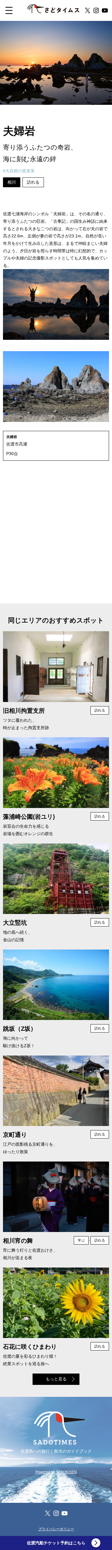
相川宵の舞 (18, 1240)
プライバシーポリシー (56, 1529)
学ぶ (81, 1240)
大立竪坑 (15, 922)
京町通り (15, 1134)
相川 (11, 182)
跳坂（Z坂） (19, 1028)
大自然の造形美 (20, 170)
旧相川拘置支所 (24, 710)
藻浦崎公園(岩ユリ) (29, 816)
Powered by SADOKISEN (56, 1472)
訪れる (33, 182)
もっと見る (56, 1379)
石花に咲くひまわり (30, 1346)
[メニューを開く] (13, 10)
